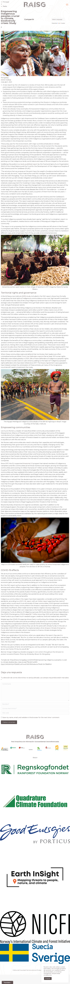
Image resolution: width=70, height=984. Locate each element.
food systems (23, 146)
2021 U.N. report (25, 601)
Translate (63, 23)
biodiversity (11, 146)
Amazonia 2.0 (28, 463)
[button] (24, 23)
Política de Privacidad (19, 970)
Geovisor (39, 511)
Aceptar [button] (47, 978)
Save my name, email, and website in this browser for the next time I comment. (31, 717)
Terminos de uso (31, 970)
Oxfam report (43, 601)
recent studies (8, 347)
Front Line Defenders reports (32, 356)
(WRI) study (26, 296)
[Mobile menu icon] (67, 5)
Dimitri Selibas (6, 80)
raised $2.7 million (31, 614)
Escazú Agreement (48, 363)
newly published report (28, 164)
